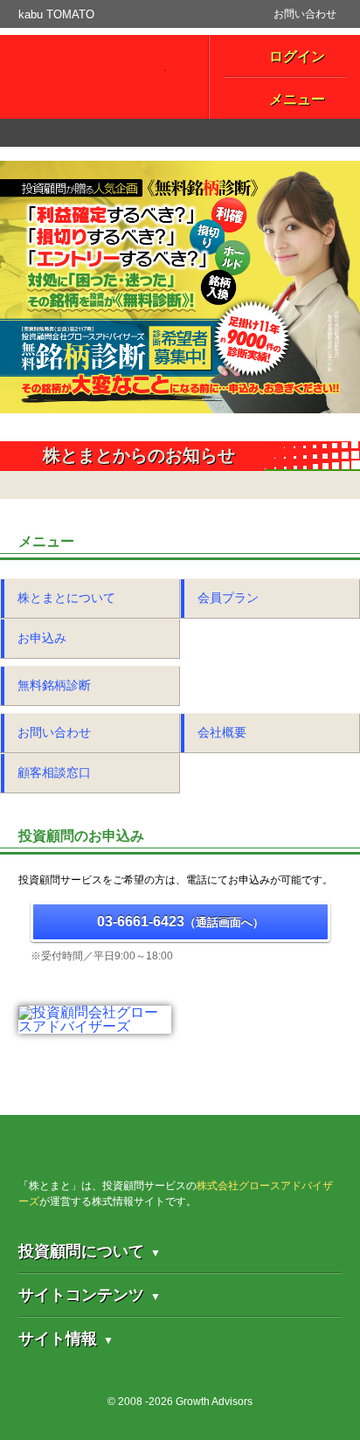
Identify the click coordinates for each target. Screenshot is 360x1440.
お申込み (41, 638)
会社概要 (221, 732)
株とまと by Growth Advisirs (149, 1170)
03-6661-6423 (180, 921)
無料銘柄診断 (54, 685)
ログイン (297, 56)
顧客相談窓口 (54, 772)
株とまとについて (66, 598)
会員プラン (228, 598)
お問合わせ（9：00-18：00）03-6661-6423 (179, 133)
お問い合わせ (304, 14)
